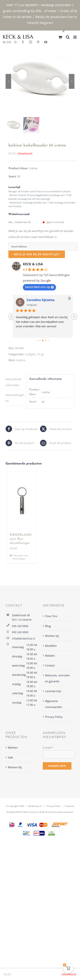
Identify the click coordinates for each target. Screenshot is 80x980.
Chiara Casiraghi (40, 300)
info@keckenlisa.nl (23, 638)
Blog (48, 626)
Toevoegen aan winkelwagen (20, 557)
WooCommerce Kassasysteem (57, 812)
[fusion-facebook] (22, 42)
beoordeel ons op (37, 287)
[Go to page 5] (48, 340)
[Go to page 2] (39, 340)
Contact (50, 665)
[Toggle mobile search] (68, 37)
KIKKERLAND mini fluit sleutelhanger (21, 539)
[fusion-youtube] (45, 42)
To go (40, 354)
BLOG (5, 42)
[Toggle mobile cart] (60, 37)
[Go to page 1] (36, 340)
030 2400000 (72, 31)
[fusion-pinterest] (38, 42)
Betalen (50, 655)
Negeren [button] (46, 22)
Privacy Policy (54, 717)
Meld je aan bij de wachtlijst (37, 254)
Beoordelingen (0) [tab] (14, 398)
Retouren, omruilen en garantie (57, 678)
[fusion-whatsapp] (15, 42)
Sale (10, 757)
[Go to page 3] (43, 340)
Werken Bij (15, 767)
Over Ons (51, 616)
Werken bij (52, 636)
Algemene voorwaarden (53, 704)
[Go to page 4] (45, 340)
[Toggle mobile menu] (75, 37)
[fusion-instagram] (30, 42)
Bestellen (51, 646)
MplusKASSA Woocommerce (24, 812)
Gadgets (30, 354)
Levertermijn (53, 691)
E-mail (48, 747)
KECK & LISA (33, 264)
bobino (20, 360)
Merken (12, 747)
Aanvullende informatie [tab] (13, 382)
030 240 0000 (20, 626)
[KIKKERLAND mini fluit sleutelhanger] (22, 500)
